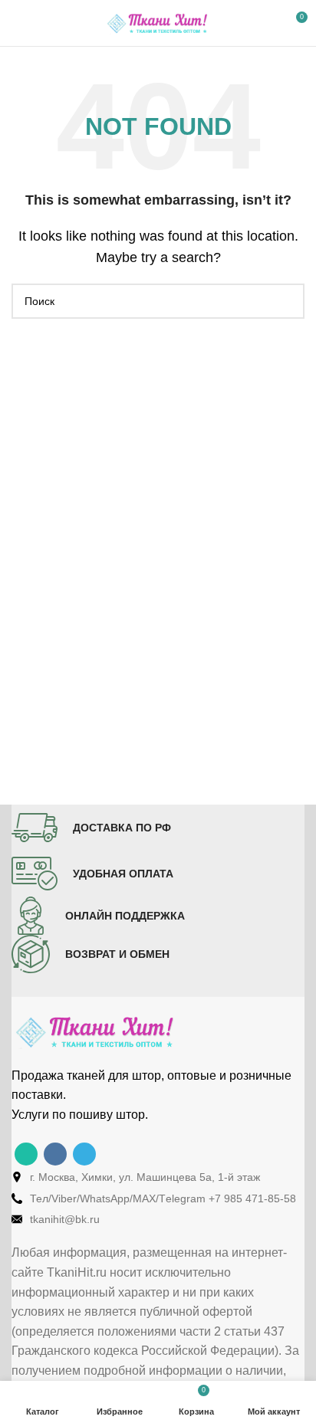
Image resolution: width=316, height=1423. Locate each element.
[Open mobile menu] (17, 23)
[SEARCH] (286, 301)
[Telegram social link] (84, 1154)
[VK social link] (55, 1154)
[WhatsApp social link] (26, 1154)
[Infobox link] (91, 828)
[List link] (158, 1177)
